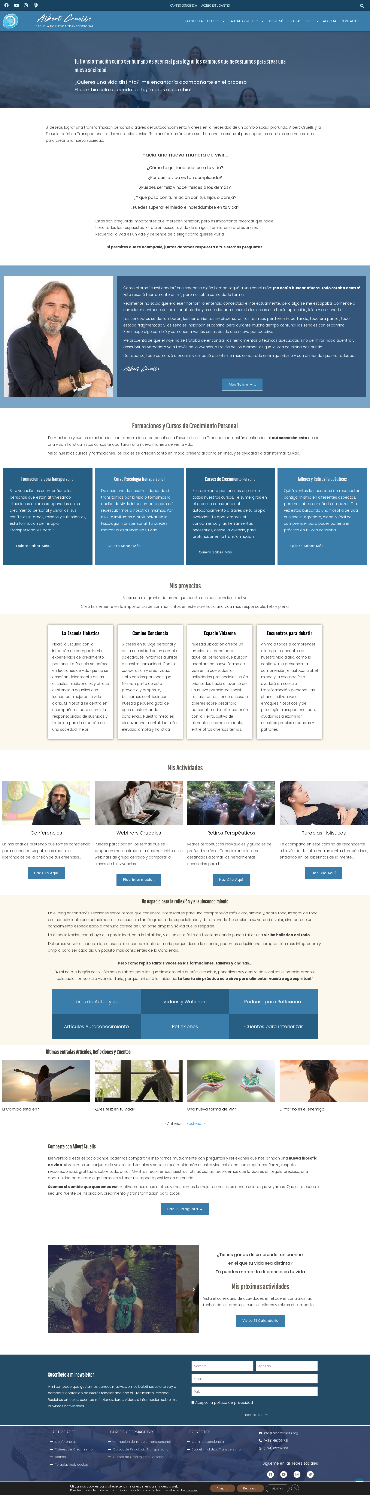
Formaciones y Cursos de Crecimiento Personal (185, 425)
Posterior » (195, 1123)
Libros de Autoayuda (96, 1001)
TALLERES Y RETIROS (244, 21)
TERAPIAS (294, 21)
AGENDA (329, 21)
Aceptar (222, 1488)
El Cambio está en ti (21, 1109)
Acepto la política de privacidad (224, 1402)
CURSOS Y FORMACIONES (132, 1432)
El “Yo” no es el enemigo (302, 1109)
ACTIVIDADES (64, 1432)
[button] (362, 5)
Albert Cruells (64, 18)
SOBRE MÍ (275, 21)
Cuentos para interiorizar (273, 1026)
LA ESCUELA (194, 21)
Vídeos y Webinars (185, 1001)
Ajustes (277, 1488)
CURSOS (213, 21)
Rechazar (250, 1488)
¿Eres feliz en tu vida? (115, 1109)
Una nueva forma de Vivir (211, 1109)
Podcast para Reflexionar (273, 1001)
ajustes (192, 1490)
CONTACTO (349, 21)
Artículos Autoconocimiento (96, 1026)
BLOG (310, 21)
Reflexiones (185, 1026)
